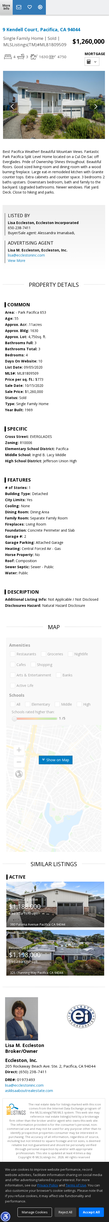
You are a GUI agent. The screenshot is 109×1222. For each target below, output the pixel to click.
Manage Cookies (35, 1212)
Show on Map (57, 759)
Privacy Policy (47, 1185)
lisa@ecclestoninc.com (26, 255)
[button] (5, 1216)
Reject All (65, 1212)
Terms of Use (76, 1185)
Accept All (91, 1212)
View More (16, 260)
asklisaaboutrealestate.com (29, 1090)
